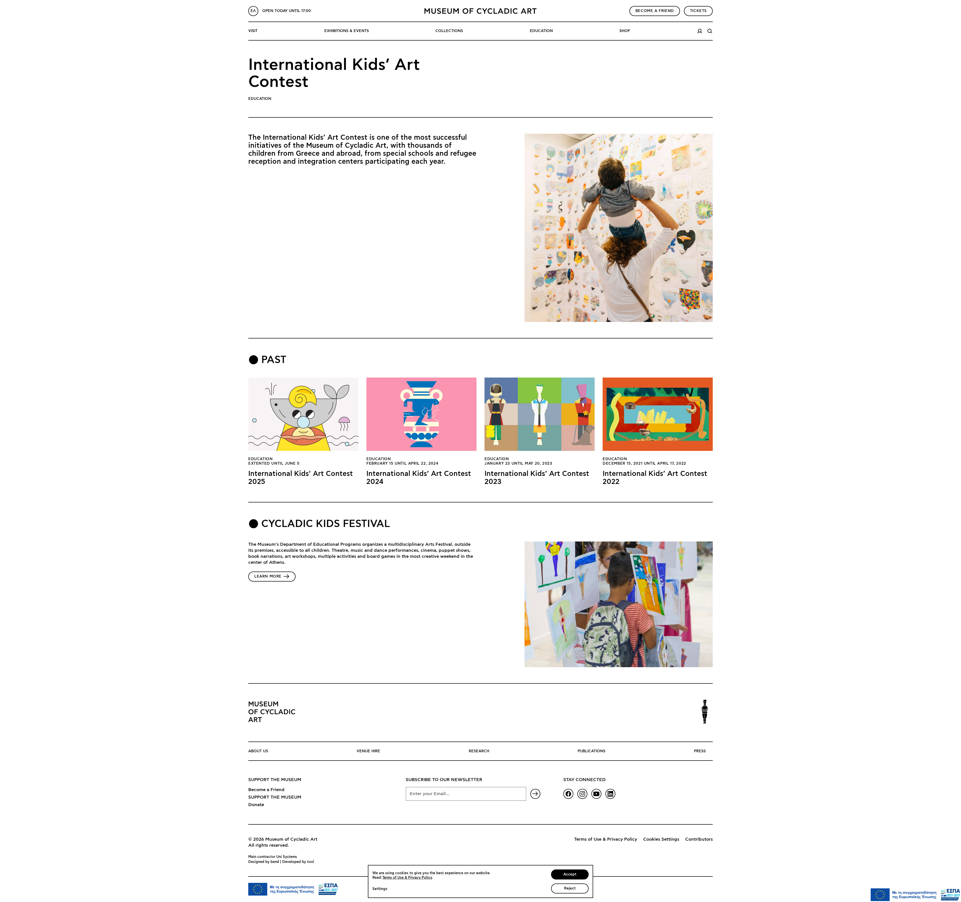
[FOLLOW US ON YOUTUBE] (596, 794)
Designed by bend (263, 862)
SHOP (624, 31)
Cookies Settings (661, 839)
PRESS (700, 751)
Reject (570, 888)
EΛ (253, 11)
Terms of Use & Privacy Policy (605, 839)
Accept (569, 874)
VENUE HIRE (368, 751)
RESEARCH (479, 751)
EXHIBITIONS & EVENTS (346, 31)
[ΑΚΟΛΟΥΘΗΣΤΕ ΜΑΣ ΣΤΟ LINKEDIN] (610, 794)
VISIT (253, 31)
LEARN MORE (268, 576)
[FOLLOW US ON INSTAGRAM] (582, 794)
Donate (256, 805)
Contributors (699, 839)
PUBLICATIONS (591, 751)
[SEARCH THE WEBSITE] (710, 31)
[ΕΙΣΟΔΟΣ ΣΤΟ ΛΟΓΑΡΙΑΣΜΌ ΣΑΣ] (700, 31)
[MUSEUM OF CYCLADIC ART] (480, 11)
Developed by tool (298, 862)
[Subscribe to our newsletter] (535, 794)
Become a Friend (266, 790)
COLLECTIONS (449, 31)
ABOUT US (258, 751)
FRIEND (654, 11)
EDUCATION (541, 31)
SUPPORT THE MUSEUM (274, 797)
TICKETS (698, 11)
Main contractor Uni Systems (272, 857)
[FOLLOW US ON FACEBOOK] (568, 794)
